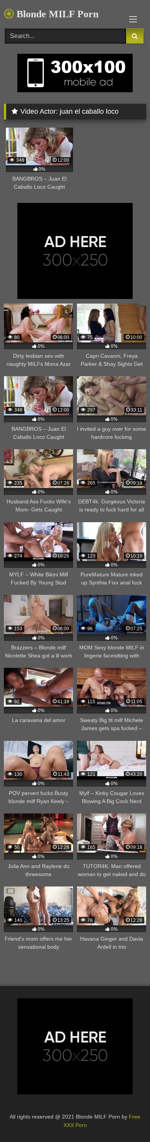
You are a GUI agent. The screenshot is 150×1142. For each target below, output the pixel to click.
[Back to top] (126, 1119)
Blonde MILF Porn (56, 14)
